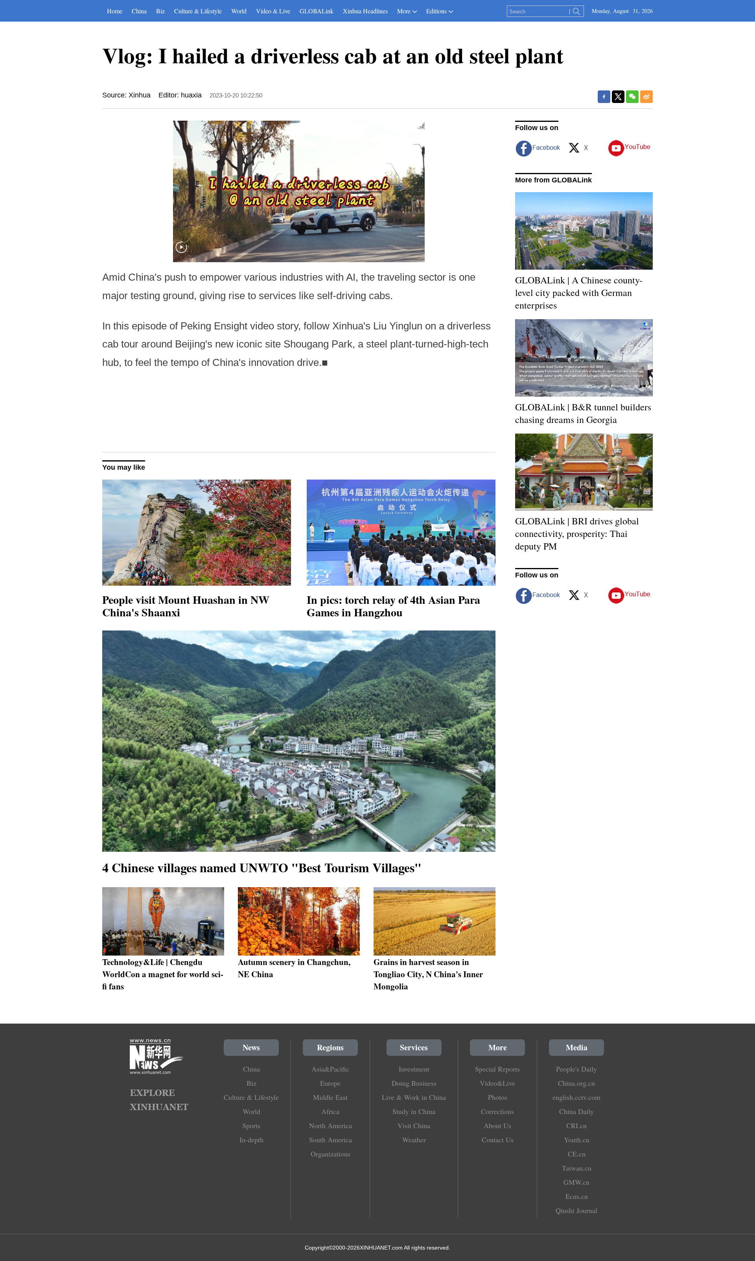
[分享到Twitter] (618, 96)
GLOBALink (316, 11)
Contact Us (498, 1139)
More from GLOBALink (553, 180)
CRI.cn (576, 1125)
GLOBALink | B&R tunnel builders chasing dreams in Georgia (583, 413)
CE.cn (577, 1153)
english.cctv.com (576, 1097)
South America (330, 1139)
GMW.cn (576, 1182)
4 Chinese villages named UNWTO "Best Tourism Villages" (262, 867)
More (404, 11)
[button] (181, 252)
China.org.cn (576, 1083)
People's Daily (576, 1069)
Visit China (414, 1125)
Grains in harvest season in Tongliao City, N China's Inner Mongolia (428, 974)
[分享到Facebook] (604, 96)
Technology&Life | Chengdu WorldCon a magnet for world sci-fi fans (162, 974)
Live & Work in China (414, 1097)
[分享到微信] (632, 96)
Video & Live (273, 11)
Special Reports (497, 1069)
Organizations (330, 1153)
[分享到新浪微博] (646, 96)
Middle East (330, 1097)
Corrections (497, 1111)
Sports (251, 1125)
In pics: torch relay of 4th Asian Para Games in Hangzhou (393, 606)
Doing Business (414, 1083)
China (139, 11)
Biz (160, 11)
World (239, 11)
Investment (414, 1069)
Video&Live (497, 1083)
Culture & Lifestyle (198, 11)
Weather (414, 1139)
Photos (497, 1097)
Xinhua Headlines (365, 11)
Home (114, 11)
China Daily (576, 1111)
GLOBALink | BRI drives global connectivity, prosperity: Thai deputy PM (577, 533)
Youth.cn (576, 1139)
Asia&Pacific (330, 1069)
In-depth (251, 1139)
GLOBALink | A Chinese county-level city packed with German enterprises (579, 292)
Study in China (413, 1111)
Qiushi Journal (576, 1210)
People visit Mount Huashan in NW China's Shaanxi (185, 606)
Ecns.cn (576, 1196)
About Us (497, 1125)
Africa (330, 1111)
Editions (436, 11)
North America (330, 1125)
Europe (330, 1083)
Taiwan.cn (576, 1168)
